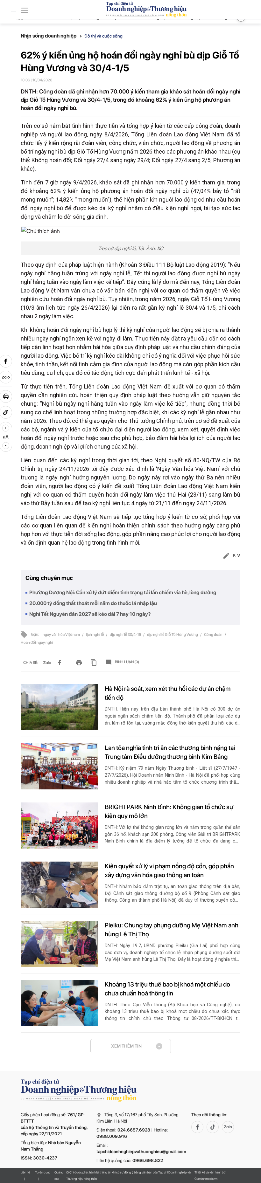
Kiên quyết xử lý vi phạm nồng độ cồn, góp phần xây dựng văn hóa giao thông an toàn (169, 870)
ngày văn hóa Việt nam (62, 634)
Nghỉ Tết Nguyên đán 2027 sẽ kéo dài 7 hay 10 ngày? (90, 614)
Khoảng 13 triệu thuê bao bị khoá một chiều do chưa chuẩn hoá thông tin (167, 988)
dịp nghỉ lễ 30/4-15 (126, 634)
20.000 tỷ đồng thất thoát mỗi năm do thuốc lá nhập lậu (93, 603)
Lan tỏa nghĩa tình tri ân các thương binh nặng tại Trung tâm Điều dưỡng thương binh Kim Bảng (170, 752)
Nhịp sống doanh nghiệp (49, 36)
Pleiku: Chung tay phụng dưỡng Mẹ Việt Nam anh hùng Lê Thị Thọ (171, 929)
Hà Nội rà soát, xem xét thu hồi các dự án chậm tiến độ (168, 693)
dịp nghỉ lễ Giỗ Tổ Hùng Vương (173, 634)
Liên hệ (25, 1172)
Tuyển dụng (43, 1172)
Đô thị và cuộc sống (103, 35)
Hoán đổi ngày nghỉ (37, 642)
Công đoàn (213, 634)
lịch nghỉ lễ (95, 634)
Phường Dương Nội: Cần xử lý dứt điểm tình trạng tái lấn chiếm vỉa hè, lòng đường (122, 592)
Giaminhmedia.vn (205, 1178)
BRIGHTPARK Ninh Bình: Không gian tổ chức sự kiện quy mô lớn (169, 811)
